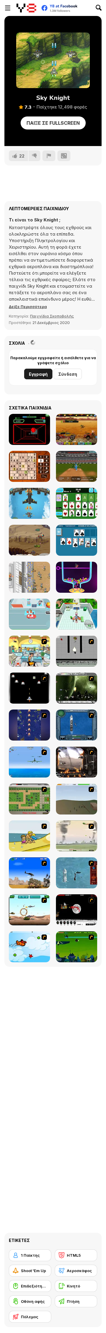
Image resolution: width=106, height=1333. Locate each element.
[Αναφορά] (48, 155)
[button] (28, 306)
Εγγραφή (38, 374)
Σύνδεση (67, 374)
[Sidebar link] (8, 8)
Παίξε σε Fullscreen (53, 123)
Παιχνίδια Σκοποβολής (52, 316)
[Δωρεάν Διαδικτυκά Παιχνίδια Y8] (26, 8)
